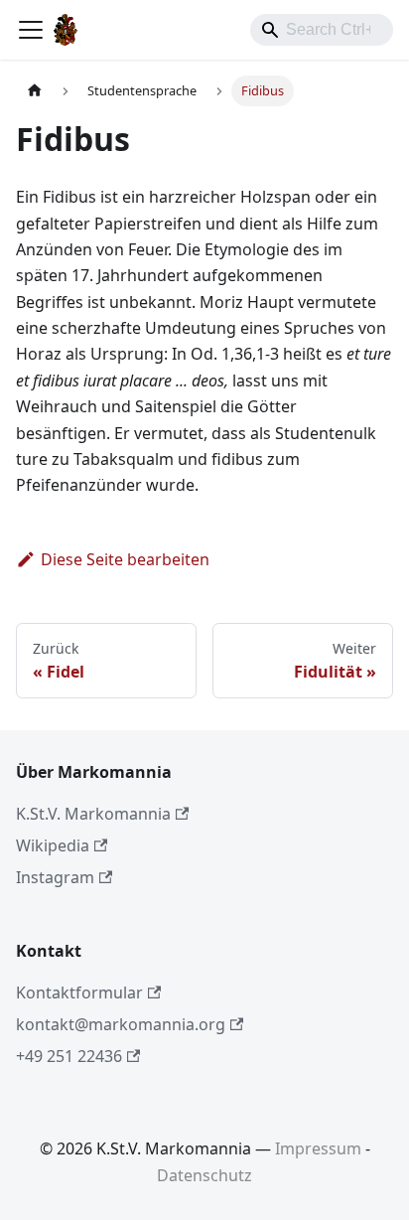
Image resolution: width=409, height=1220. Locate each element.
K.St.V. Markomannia (93, 814)
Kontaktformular (79, 992)
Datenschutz (204, 1175)
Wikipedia (52, 845)
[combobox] (321, 30)
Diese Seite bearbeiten (125, 559)
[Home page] (35, 91)
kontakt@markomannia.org (120, 1024)
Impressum (318, 1148)
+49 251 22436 (69, 1056)
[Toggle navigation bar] (31, 30)
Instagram (55, 877)
